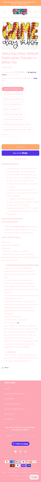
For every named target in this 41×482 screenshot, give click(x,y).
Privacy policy (23, 472)
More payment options (21, 158)
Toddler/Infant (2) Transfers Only (17, 124)
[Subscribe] (33, 435)
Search (7, 389)
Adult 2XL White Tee (12, 109)
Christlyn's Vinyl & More (19, 469)
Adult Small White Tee (12, 89)
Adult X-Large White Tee (13, 104)
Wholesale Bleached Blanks (15, 409)
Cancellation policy (27, 476)
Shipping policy (14, 476)
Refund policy (10, 414)
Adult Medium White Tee (13, 94)
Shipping (4, 74)
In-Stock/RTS (9, 399)
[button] (4, 11)
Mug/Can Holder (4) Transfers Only (17, 129)
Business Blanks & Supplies (15, 394)
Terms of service (34, 472)
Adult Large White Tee (12, 99)
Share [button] (6, 368)
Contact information (21, 479)
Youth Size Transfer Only (13, 119)
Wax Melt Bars (10, 419)
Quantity (4, 134)
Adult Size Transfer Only (13, 114)
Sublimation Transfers (13, 404)
